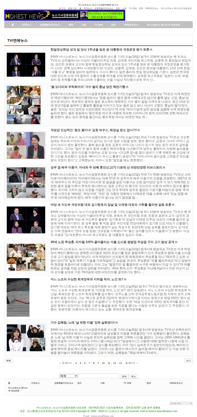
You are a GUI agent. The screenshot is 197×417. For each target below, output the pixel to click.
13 (120, 363)
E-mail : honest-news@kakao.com (98, 416)
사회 (102, 383)
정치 (79, 383)
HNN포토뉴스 (176, 383)
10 (103, 363)
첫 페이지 (67, 363)
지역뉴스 (35, 383)
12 (114, 363)
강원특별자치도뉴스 (63, 383)
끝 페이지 (130, 363)
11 (109, 363)
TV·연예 (127, 383)
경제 (149, 383)
